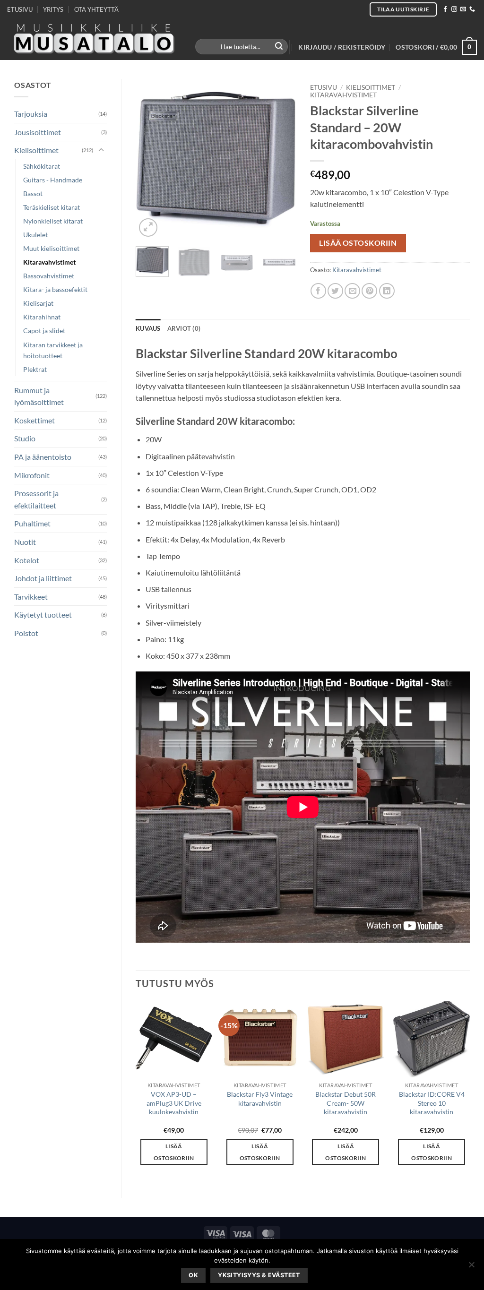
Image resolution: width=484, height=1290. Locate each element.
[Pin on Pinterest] (369, 291)
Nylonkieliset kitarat (53, 221)
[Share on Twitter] (335, 291)
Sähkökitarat (41, 166)
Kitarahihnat (41, 317)
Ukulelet (35, 235)
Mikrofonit (32, 475)
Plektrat (35, 369)
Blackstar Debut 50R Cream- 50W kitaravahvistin (345, 1103)
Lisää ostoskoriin (358, 243)
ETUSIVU (20, 9)
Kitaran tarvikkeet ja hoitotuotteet (53, 350)
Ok (193, 1275)
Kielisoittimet (36, 150)
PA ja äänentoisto (42, 456)
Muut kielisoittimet (51, 248)
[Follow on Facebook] (445, 9)
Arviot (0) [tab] (184, 328)
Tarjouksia (30, 113)
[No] (471, 1267)
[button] (341, 47)
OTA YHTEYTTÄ (96, 9)
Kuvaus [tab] (148, 328)
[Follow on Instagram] (454, 9)
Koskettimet (34, 420)
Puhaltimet (32, 523)
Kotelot (26, 560)
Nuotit (25, 541)
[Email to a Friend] (352, 291)
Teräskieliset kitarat (51, 207)
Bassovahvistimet (48, 276)
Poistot (26, 632)
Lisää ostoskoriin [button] (174, 1152)
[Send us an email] (463, 9)
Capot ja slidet (44, 331)
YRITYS (53, 9)
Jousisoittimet (37, 132)
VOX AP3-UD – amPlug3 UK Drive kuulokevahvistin (174, 1103)
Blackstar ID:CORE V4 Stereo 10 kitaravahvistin (432, 1103)
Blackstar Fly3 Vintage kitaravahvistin (260, 1098)
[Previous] (150, 159)
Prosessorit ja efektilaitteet (36, 499)
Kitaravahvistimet (49, 262)
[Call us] (472, 9)
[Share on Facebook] (318, 291)
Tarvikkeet (31, 596)
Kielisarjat (38, 303)
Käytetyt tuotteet (43, 614)
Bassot (33, 193)
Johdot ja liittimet (43, 578)
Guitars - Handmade (52, 180)
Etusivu (323, 87)
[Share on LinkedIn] (387, 291)
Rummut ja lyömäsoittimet (39, 396)
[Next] (280, 159)
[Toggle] (101, 150)
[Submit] (279, 47)
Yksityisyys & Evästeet (259, 1275)
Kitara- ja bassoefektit (55, 289)
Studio (24, 438)
